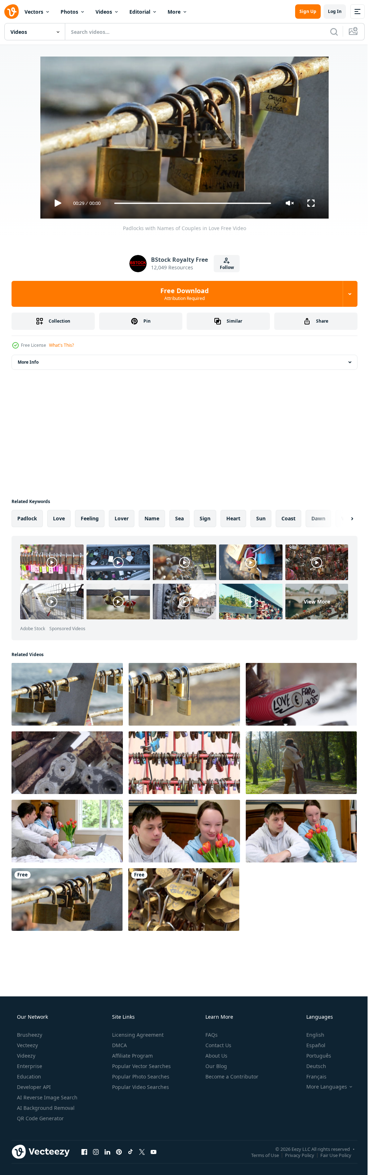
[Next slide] (340, 518)
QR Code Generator (39, 1118)
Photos (69, 11)
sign (205, 518)
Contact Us (218, 1045)
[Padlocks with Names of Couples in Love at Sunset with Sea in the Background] (67, 694)
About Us (216, 1055)
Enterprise (28, 1066)
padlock (27, 518)
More (174, 11)
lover (122, 518)
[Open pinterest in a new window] (119, 1151)
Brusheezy (28, 1034)
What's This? (61, 345)
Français (312, 1076)
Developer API (33, 1087)
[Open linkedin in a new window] (107, 1151)
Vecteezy (26, 1045)
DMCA (118, 1045)
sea (179, 518)
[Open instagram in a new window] (96, 1151)
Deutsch (311, 1066)
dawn (318, 518)
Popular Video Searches (139, 1087)
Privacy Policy (294, 1155)
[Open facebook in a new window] (84, 1151)
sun (261, 518)
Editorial (139, 11)
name (152, 518)
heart (233, 518)
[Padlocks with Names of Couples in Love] (67, 899)
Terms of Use (260, 1155)
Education (28, 1076)
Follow (224, 267)
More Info (28, 362)
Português (314, 1055)
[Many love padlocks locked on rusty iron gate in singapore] (184, 762)
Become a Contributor (231, 1076)
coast (288, 518)
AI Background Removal (45, 1107)
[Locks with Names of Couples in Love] (184, 694)
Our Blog (215, 1066)
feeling (90, 518)
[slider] (189, 203)
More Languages (322, 1087)
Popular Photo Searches (140, 1076)
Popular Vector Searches (140, 1066)
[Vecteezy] (11, 11)
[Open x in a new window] (142, 1151)
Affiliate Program (131, 1055)
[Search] (328, 31)
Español (311, 1045)
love (59, 518)
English (311, 1034)
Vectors (34, 11)
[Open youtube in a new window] (153, 1151)
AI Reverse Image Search (46, 1097)
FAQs (211, 1034)
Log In (329, 11)
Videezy (25, 1055)
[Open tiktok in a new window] (130, 1151)
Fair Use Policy (330, 1155)
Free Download (182, 293)
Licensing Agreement (137, 1034)
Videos (103, 11)
